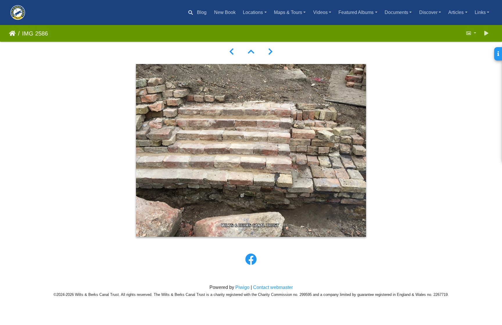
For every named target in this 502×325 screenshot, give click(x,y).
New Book (225, 12)
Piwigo (242, 287)
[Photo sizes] (471, 33)
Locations (253, 12)
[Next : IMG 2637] (270, 52)
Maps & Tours (288, 12)
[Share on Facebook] (251, 259)
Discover (428, 12)
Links (480, 12)
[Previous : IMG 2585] (231, 52)
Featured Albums (356, 12)
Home (12, 33)
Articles (456, 12)
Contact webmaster (273, 287)
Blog (202, 12)
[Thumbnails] (251, 52)
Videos (320, 12)
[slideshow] (486, 33)
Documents (396, 12)
